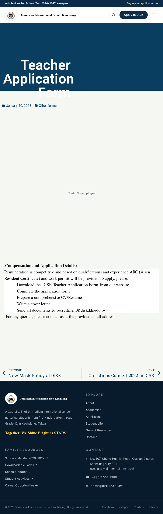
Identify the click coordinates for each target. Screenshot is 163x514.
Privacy (153, 507)
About (90, 403)
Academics (93, 410)
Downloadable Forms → (21, 465)
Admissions (93, 416)
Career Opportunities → (21, 485)
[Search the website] (113, 15)
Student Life (94, 423)
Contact (91, 437)
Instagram (124, 507)
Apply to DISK (133, 15)
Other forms (48, 106)
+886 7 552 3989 (101, 477)
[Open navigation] (153, 15)
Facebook (108, 507)
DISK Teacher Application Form (70, 284)
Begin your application (142, 3)
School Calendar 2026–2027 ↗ (26, 458)
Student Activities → (19, 478)
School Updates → (18, 472)
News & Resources (99, 430)
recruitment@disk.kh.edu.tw (81, 310)
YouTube (139, 507)
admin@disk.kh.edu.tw (104, 486)
